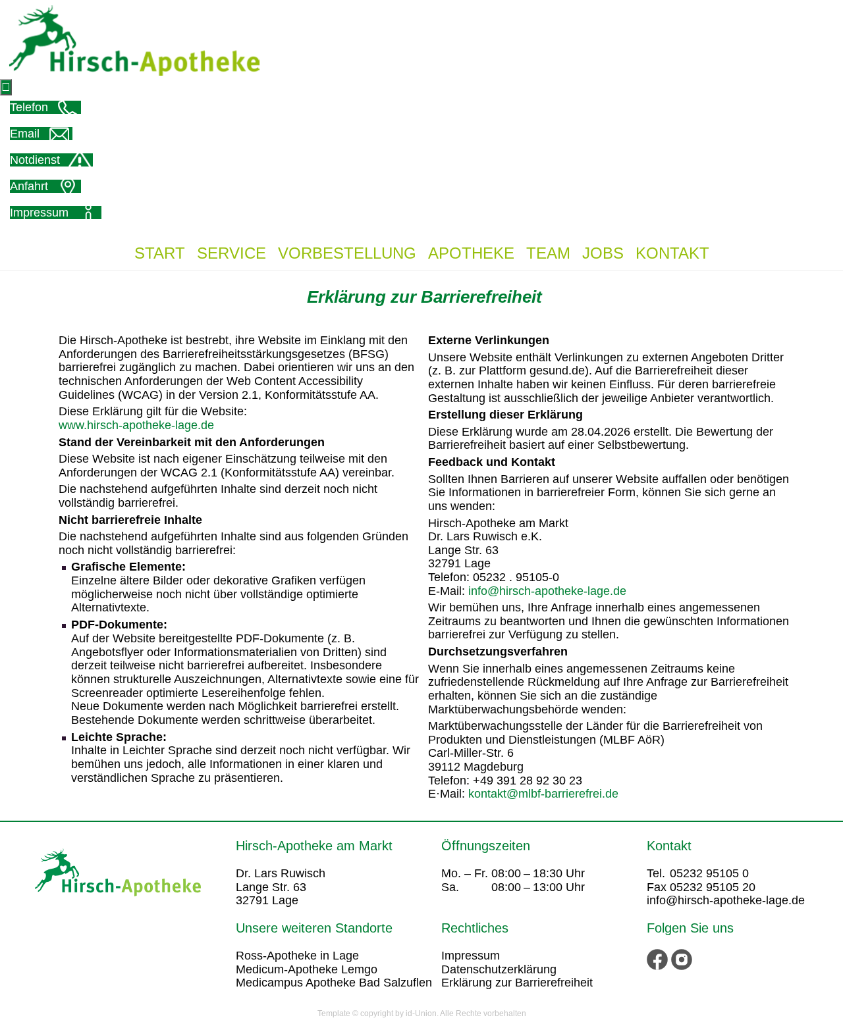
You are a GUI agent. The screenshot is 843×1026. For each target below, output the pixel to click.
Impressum (470, 955)
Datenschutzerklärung (499, 969)
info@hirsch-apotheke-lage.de (547, 591)
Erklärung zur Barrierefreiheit (517, 982)
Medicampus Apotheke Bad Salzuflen (334, 982)
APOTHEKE (471, 253)
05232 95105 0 (709, 873)
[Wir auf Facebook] (659, 958)
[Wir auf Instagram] (681, 958)
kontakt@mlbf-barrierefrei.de (543, 793)
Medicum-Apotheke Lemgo (306, 969)
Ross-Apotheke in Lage (297, 955)
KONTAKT (672, 253)
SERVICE (231, 253)
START (159, 253)
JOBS (603, 253)
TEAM (548, 253)
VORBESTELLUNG (347, 253)
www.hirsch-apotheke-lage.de (136, 425)
